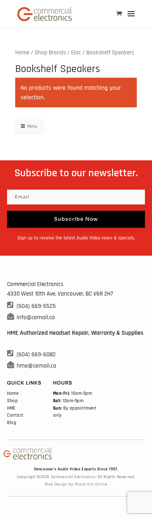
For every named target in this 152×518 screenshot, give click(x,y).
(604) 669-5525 (36, 306)
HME (11, 408)
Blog (11, 422)
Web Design (56, 484)
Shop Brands (50, 52)
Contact (15, 415)
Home (22, 52)
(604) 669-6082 (36, 354)
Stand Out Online (91, 484)
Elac (76, 52)
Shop (12, 401)
